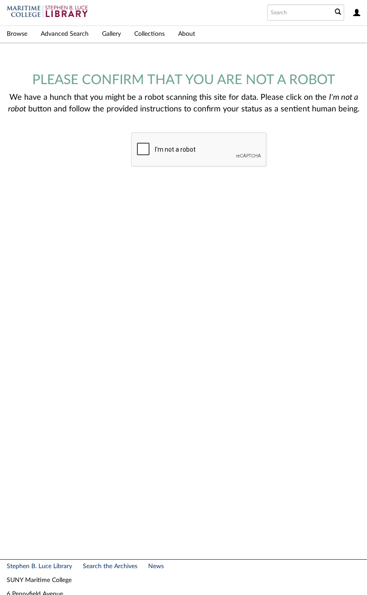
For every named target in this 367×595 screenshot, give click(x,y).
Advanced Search (65, 34)
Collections (149, 34)
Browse (17, 34)
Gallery (111, 34)
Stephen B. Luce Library (39, 566)
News (156, 566)
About (186, 34)
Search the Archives (110, 566)
